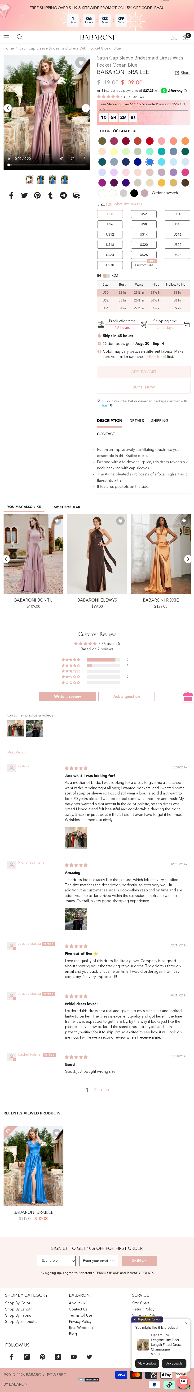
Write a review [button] (67, 696)
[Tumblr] (50, 195)
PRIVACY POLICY (140, 1273)
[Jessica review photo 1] (76, 838)
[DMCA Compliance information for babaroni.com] (88, 1380)
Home (9, 48)
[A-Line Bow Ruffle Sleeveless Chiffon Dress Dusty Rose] (33, 554)
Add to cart (143, 371)
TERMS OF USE (107, 1273)
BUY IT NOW (144, 387)
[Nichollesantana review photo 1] (76, 919)
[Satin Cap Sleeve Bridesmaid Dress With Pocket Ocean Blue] (33, 1166)
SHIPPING (159, 420)
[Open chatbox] (183, 1382)
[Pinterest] (37, 195)
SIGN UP (139, 1261)
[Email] (76, 195)
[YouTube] (74, 1357)
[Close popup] (186, 1323)
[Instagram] (27, 1357)
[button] (8, 108)
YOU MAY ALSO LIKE (24, 507)
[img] (76, 769)
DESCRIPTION (109, 420)
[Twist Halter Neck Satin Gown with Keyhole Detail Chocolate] (97, 554)
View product (147, 1363)
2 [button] (95, 1090)
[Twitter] (24, 195)
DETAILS (136, 420)
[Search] (20, 37)
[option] (47, 112)
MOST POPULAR (67, 507)
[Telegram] (63, 195)
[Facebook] (11, 195)
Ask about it (174, 1363)
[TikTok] (58, 1357)
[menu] (6, 37)
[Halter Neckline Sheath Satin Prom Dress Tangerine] (161, 554)
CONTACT (106, 434)
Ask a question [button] (126, 696)
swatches (137, 357)
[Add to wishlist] (81, 62)
